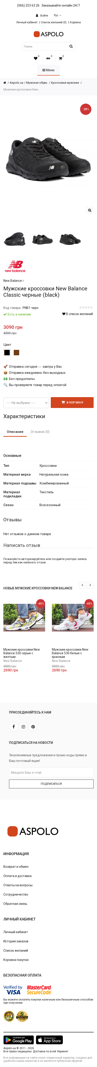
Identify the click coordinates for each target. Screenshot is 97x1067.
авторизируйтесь (33, 559)
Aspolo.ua (16, 82)
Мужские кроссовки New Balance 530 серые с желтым (21, 653)
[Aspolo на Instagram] (23, 726)
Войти (44, 15)
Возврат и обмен (15, 866)
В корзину (74, 402)
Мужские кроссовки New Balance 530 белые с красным (70, 653)
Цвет (7, 345)
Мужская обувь (37, 82)
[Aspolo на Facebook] (13, 726)
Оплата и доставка (17, 876)
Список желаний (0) (54, 22)
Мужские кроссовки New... (21, 89)
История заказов (15, 941)
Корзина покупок (16, 960)
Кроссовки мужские (65, 82)
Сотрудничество (15, 894)
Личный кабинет (26, 22)
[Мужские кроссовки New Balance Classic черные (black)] (90, 210)
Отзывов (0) (40, 432)
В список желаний (79, 314)
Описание (15, 432)
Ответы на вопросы (17, 885)
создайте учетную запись (69, 559)
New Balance (13, 280)
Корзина (75, 22)
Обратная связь (15, 904)
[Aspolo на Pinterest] (32, 726)
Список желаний (15, 950)
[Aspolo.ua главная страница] (6, 82)
